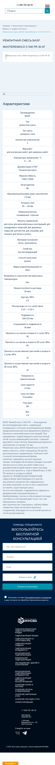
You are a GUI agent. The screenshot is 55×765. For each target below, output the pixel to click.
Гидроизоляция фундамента (23, 649)
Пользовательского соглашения (38, 597)
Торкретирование (24, 702)
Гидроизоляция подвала (23, 644)
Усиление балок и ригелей (24, 685)
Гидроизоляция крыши (26, 636)
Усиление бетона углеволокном (23, 690)
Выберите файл (25, 577)
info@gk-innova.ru (26, 716)
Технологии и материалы (24, 26)
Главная (6, 26)
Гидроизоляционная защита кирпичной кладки (25, 631)
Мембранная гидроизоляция (23, 659)
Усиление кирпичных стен (25, 695)
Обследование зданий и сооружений (27, 664)
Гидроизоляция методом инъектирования (23, 680)
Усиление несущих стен (27, 699)
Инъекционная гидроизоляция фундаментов (23, 673)
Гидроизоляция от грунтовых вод (24, 640)
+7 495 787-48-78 (28, 710)
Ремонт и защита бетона (14, 29)
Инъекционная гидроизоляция (23, 654)
